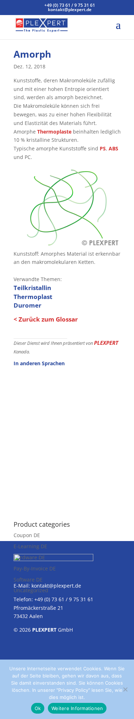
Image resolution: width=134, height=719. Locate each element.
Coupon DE (27, 535)
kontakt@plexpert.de (56, 585)
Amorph (32, 54)
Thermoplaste (54, 131)
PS (103, 148)
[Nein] (125, 689)
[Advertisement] (67, 439)
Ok (38, 708)
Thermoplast (33, 297)
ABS (113, 148)
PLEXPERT (106, 342)
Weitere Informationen (77, 708)
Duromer (27, 305)
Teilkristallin (32, 288)
